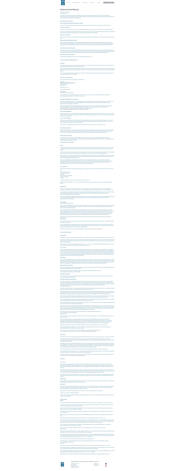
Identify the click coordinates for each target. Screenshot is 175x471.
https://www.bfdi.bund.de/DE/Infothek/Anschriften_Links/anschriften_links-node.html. (74, 109)
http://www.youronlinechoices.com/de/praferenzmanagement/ (75, 355)
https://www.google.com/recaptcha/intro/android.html (87, 331)
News (69, 2)
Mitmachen (85, 2)
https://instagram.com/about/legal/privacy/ (95, 228)
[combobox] (108, 3)
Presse (99, 2)
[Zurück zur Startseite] (63, 2)
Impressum (96, 463)
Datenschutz (96, 465)
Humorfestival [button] (76, 2)
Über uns (92, 2)
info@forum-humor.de (66, 89)
